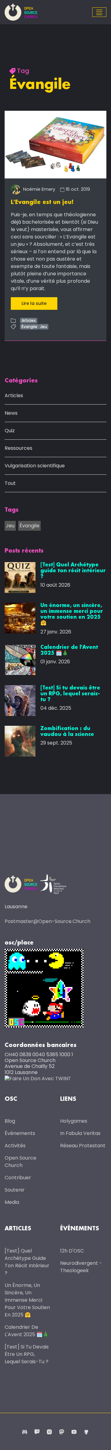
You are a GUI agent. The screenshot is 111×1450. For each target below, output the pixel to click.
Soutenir (15, 1189)
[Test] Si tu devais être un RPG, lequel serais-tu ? (27, 1354)
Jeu (43, 326)
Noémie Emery (38, 189)
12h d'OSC (72, 1250)
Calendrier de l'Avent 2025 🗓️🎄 (27, 1331)
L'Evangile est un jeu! (42, 202)
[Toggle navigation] (99, 12)
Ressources (18, 448)
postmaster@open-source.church (47, 921)
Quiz (10, 430)
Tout (10, 483)
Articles (29, 320)
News (11, 413)
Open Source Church (20, 1161)
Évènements (20, 1133)
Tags (11, 510)
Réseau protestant (82, 1145)
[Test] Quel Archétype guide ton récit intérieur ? (27, 1261)
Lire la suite (34, 303)
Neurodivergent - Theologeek (81, 1267)
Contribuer (18, 1177)
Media (12, 1202)
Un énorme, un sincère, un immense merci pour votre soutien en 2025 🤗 (27, 1300)
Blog (10, 1120)
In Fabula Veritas (80, 1133)
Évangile (29, 326)
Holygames (73, 1120)
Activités (15, 1145)
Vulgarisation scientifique (35, 465)
